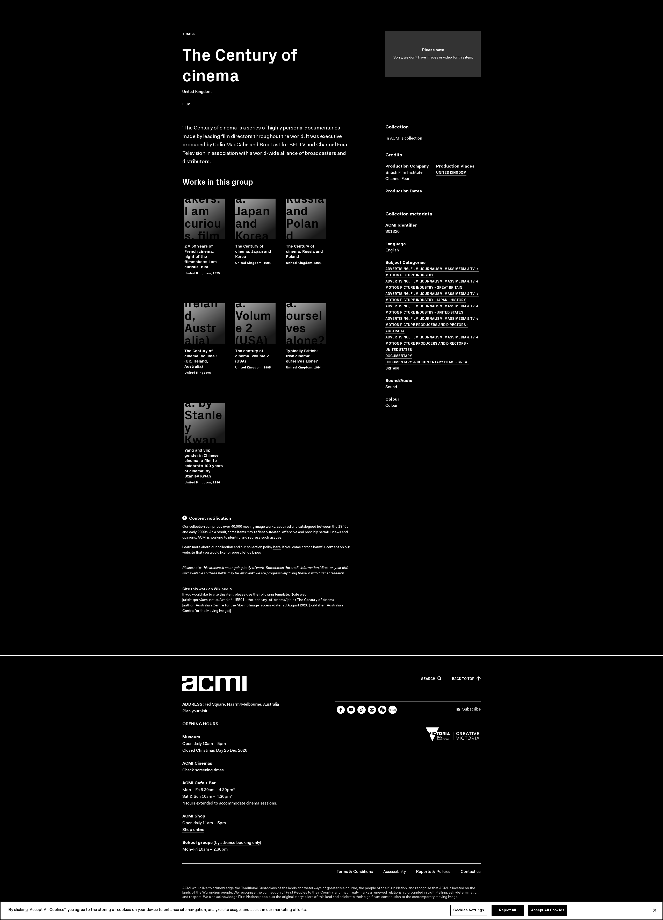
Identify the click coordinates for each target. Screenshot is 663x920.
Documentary (398, 355)
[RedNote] (392, 710)
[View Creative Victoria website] (452, 736)
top (463, 678)
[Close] (654, 910)
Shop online (193, 830)
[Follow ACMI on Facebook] (341, 710)
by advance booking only (237, 843)
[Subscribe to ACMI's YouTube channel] (351, 710)
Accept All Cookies (547, 910)
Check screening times (203, 770)
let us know (251, 553)
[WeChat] (382, 710)
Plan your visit (194, 711)
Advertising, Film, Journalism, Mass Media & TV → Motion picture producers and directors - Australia (432, 324)
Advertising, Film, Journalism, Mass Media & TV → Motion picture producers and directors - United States (432, 343)
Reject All (507, 910)
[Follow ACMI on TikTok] (361, 710)
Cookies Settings (468, 910)
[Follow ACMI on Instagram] (372, 710)
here (277, 547)
